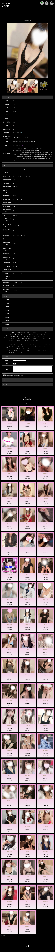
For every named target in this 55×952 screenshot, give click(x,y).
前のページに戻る (7, 939)
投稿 (4, 379)
